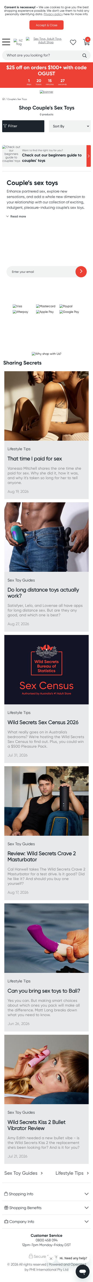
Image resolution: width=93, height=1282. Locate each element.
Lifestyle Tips (69, 1173)
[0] (86, 43)
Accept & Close (46, 25)
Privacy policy (53, 14)
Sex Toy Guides (20, 1173)
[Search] (84, 55)
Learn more (46, 286)
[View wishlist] (73, 43)
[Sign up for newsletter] (81, 271)
